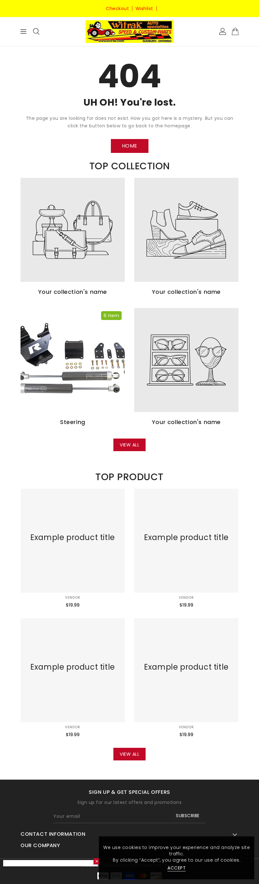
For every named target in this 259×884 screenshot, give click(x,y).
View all (129, 445)
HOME (129, 145)
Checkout (117, 8)
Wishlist (144, 8)
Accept (176, 868)
